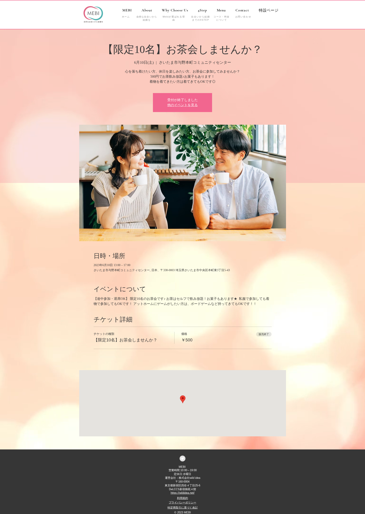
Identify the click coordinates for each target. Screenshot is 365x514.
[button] (269, 10)
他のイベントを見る (182, 105)
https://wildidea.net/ (183, 492)
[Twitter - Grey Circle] (182, 458)
